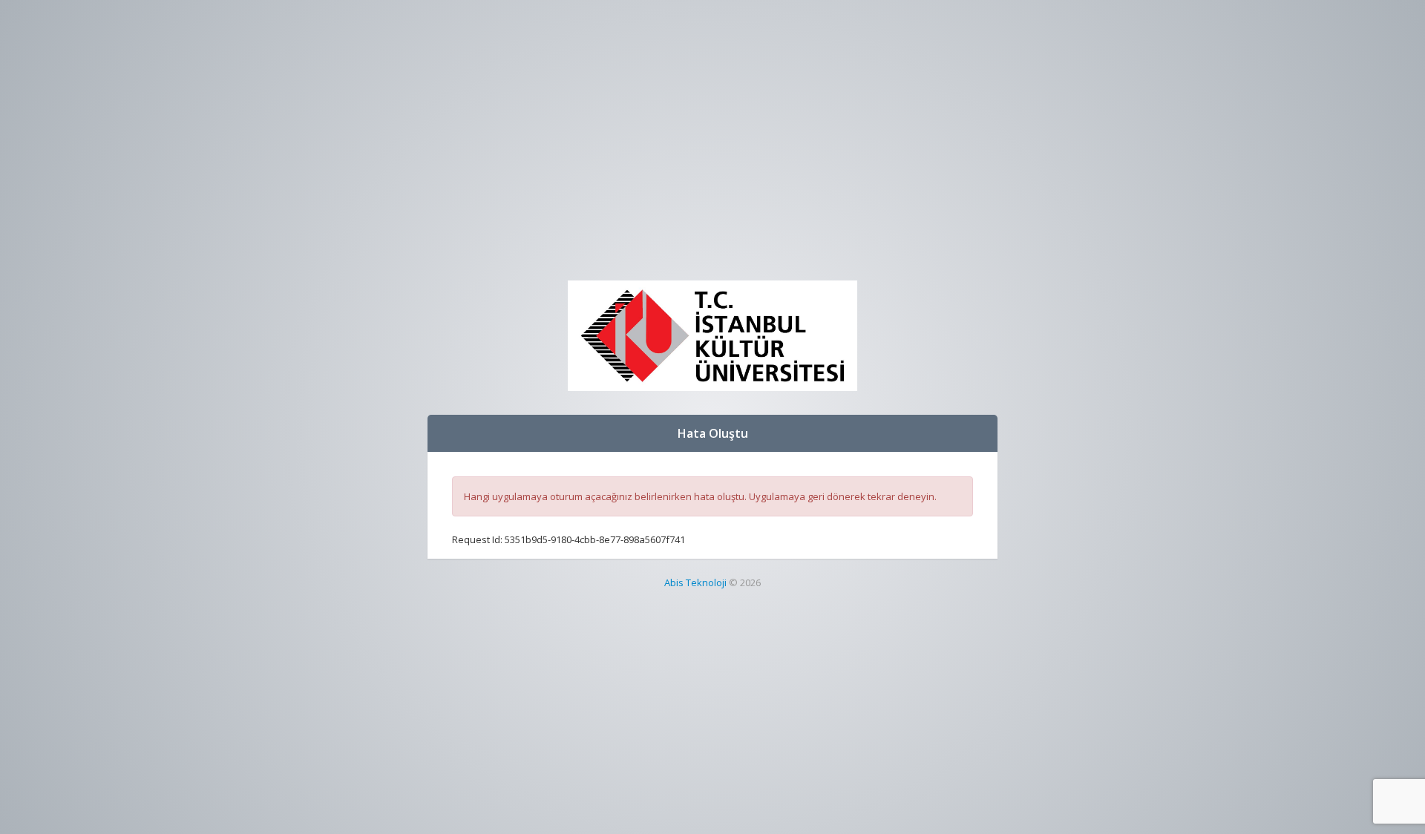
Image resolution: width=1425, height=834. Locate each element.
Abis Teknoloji (695, 582)
